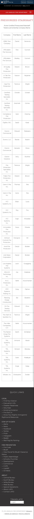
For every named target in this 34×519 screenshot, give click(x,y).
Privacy (29, 511)
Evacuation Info (10, 403)
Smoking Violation (11, 410)
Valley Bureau (9, 482)
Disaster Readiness (11, 405)
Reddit (6, 438)
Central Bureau (9, 478)
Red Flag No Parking (11, 440)
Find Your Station (10, 401)
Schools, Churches (10, 459)
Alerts (6, 424)
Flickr (6, 433)
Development (9, 461)
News (6, 426)
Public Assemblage (11, 457)
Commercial (8, 464)
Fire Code (7, 447)
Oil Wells (7, 471)
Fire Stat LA (8, 412)
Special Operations (11, 487)
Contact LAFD (9, 492)
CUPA (6, 466)
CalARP (6, 468)
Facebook (7, 429)
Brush (6, 450)
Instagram (7, 436)
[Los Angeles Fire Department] (16, 13)
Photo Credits (24, 513)
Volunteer (7, 408)
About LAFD (8, 489)
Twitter (6, 431)
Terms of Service (11, 513)
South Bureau (9, 480)
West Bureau (8, 485)
